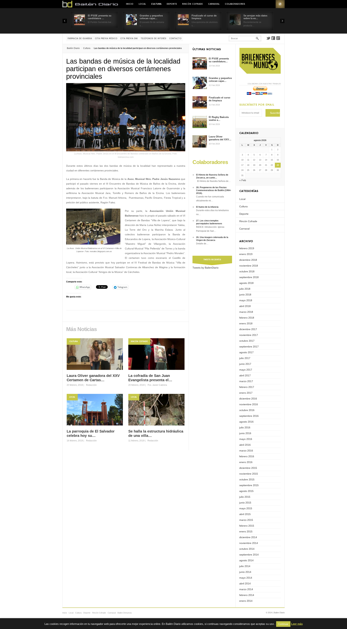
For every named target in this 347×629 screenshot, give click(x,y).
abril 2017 (245, 375)
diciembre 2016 (248, 398)
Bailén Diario (73, 48)
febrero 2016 (246, 456)
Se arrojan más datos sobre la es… (255, 17)
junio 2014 (245, 571)
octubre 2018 (246, 271)
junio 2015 (245, 502)
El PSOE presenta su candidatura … (99, 17)
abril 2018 (245, 306)
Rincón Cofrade (192, 4)
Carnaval (214, 4)
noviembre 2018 (248, 265)
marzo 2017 (246, 381)
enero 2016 (245, 462)
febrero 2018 (246, 317)
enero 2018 (245, 323)
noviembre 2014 (248, 543)
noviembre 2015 (248, 473)
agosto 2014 (246, 560)
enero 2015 (245, 531)
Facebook (273, 38)
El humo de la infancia (207, 207)
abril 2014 (245, 583)
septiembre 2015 (249, 485)
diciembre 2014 (248, 537)
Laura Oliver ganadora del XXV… (220, 138)
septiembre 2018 (249, 277)
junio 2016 (245, 433)
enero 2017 (245, 392)
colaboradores (235, 4)
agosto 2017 (246, 352)
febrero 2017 (246, 387)
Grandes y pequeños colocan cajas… (151, 17)
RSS (280, 4)
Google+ (278, 38)
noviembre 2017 (248, 335)
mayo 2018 (245, 300)
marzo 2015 (246, 519)
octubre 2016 (246, 410)
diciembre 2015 (248, 467)
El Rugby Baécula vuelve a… (219, 118)
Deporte (172, 4)
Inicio (129, 4)
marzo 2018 (246, 311)
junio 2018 (245, 294)
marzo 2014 (246, 589)
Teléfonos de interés (153, 38)
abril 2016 (245, 444)
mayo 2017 (245, 369)
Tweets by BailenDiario (205, 267)
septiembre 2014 (249, 554)
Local (142, 4)
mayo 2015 (245, 508)
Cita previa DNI (129, 38)
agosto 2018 (246, 283)
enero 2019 (245, 254)
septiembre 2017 (249, 346)
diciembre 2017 (248, 329)
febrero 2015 (246, 525)
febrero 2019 (246, 248)
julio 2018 (244, 288)
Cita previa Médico (106, 38)
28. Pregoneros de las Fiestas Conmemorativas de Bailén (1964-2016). (213, 190)
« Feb (242, 180)
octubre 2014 (246, 548)
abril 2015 (245, 514)
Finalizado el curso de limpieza (219, 99)
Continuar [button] (283, 624)
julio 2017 (244, 358)
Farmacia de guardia (80, 38)
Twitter (268, 38)
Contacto (175, 38)
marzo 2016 (246, 450)
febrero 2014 (246, 595)
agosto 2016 (246, 421)
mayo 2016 (245, 439)
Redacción (91, 385)
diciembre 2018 (248, 259)
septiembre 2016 (249, 415)
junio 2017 (245, 363)
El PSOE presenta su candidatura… (219, 60)
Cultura (156, 4)
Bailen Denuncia (124, 613)
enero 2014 (245, 600)
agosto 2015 (246, 491)
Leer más (297, 623)
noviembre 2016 (248, 404)
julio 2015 (244, 496)
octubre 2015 (246, 479)
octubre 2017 (246, 340)
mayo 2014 (245, 577)
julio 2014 (244, 566)
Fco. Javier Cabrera (157, 385)
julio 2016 (244, 427)
